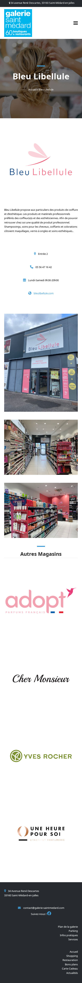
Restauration (70, 960)
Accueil (32, 89)
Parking (73, 931)
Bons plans (71, 964)
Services (73, 939)
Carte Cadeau (70, 968)
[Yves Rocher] (41, 755)
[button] (75, 23)
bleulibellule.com (44, 293)
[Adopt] (41, 600)
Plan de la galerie (68, 926)
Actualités (72, 973)
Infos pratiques (69, 935)
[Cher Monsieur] (41, 678)
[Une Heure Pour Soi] (41, 833)
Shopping (72, 956)
